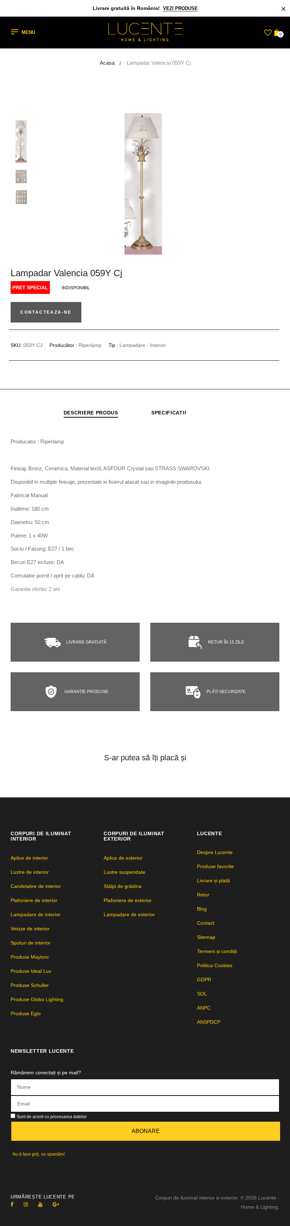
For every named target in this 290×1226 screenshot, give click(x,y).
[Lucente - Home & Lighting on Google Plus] (56, 1204)
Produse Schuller (30, 985)
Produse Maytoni (29, 957)
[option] (162, 184)
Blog (202, 909)
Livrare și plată (213, 880)
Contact (205, 923)
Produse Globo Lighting (37, 999)
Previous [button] (57, 184)
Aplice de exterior (123, 858)
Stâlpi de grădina (122, 886)
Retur (203, 894)
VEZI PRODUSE (180, 8)
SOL (202, 994)
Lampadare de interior (35, 914)
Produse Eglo (26, 1013)
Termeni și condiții (217, 951)
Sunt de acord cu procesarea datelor (52, 1116)
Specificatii (168, 413)
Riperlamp (90, 345)
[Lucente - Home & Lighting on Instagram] (26, 1204)
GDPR (204, 979)
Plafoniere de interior (34, 900)
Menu (28, 32)
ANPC (203, 1008)
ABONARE (146, 1131)
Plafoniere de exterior (128, 900)
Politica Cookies (214, 965)
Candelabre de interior (36, 886)
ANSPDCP (208, 1022)
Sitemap (206, 937)
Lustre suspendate (124, 872)
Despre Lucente (215, 852)
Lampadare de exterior (129, 914)
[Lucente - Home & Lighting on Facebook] (12, 1204)
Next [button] (269, 184)
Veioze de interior (30, 928)
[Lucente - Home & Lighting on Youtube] (40, 1204)
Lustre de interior (30, 872)
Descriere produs (91, 413)
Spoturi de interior (31, 943)
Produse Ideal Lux (31, 971)
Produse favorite (215, 866)
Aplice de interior (29, 858)
